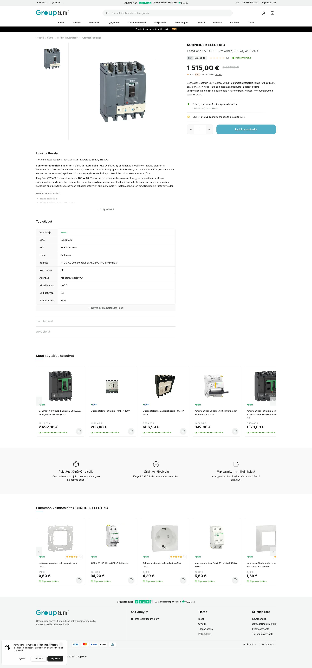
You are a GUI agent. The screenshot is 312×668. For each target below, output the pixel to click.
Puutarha (235, 22)
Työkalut (200, 22)
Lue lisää (18, 650)
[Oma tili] (263, 13)
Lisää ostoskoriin (246, 129)
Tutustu (218, 74)
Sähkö (61, 22)
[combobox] (168, 13)
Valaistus (217, 22)
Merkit (251, 22)
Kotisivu (40, 38)
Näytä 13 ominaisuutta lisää (107, 307)
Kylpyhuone (113, 22)
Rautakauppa (181, 22)
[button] (219, 58)
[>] (273, 401)
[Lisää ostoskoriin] (79, 431)
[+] (209, 129)
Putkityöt (77, 22)
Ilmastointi (94, 22)
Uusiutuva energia (137, 22)
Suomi (42, 2)
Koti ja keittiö (160, 22)
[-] (190, 129)
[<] (39, 401)
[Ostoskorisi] (272, 13)
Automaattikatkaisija (91, 38)
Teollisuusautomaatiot (67, 38)
